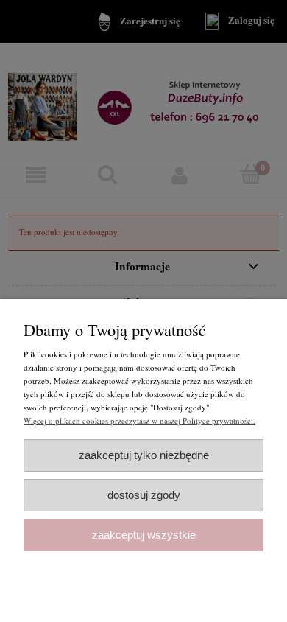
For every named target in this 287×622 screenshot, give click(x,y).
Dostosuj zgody (143, 495)
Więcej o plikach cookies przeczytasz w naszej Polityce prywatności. (139, 420)
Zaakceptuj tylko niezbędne (144, 455)
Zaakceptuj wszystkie (144, 534)
